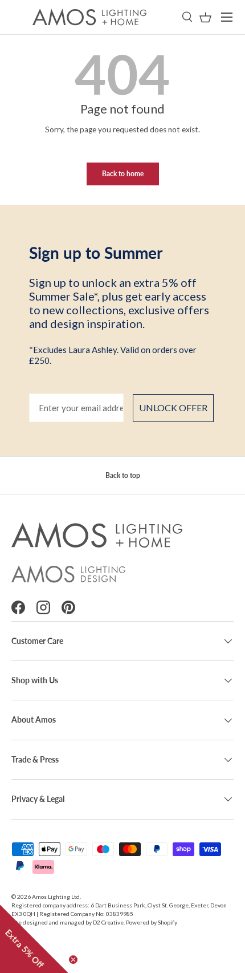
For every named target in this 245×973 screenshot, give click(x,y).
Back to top (122, 475)
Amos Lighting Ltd (56, 896)
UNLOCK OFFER (173, 407)
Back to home (123, 173)
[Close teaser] (73, 959)
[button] (205, 17)
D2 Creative (108, 922)
